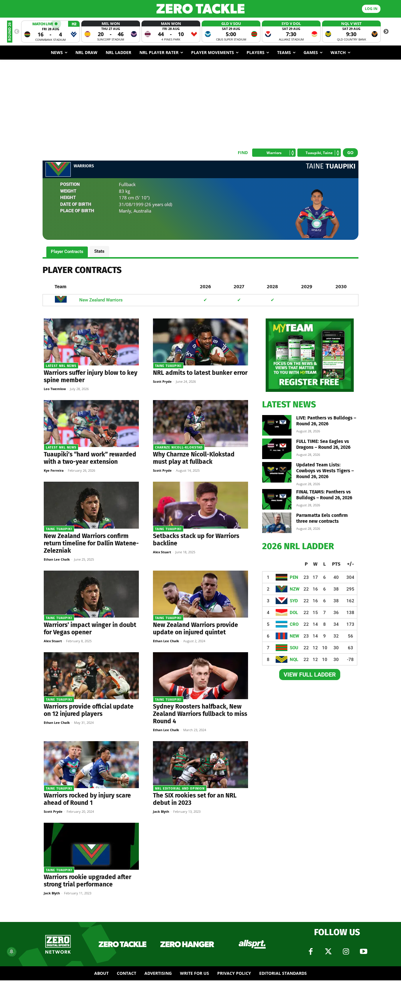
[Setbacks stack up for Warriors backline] (200, 505)
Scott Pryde (162, 381)
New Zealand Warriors (101, 300)
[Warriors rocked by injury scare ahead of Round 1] (91, 764)
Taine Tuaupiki (168, 366)
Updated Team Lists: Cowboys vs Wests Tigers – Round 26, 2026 (325, 470)
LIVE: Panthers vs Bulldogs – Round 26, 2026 (326, 420)
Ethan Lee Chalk (57, 559)
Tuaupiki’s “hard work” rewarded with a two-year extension (90, 458)
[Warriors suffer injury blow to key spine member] (91, 341)
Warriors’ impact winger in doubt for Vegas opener (90, 628)
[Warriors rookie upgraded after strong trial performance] (91, 846)
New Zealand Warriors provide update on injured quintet (195, 628)
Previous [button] (17, 32)
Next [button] (386, 32)
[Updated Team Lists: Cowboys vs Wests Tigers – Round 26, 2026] (277, 472)
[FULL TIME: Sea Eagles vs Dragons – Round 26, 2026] (277, 449)
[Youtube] (363, 951)
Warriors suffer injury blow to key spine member (90, 376)
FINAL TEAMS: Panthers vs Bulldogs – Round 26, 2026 (324, 494)
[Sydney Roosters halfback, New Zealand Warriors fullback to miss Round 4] (200, 675)
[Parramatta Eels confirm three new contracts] (277, 522)
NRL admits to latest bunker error (200, 373)
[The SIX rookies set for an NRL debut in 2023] (200, 764)
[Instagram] (345, 951)
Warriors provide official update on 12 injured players (89, 710)
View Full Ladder (310, 674)
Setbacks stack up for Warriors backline (196, 539)
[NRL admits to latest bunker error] (200, 341)
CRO (294, 624)
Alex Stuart (162, 552)
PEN (294, 577)
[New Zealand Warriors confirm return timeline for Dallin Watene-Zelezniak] (91, 505)
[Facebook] (310, 951)
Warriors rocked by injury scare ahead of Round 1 (87, 799)
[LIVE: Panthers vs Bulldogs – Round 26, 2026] (277, 425)
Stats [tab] (99, 251)
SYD (294, 600)
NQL (294, 659)
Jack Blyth (161, 811)
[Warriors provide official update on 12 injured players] (91, 675)
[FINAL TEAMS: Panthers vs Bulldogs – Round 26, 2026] (277, 499)
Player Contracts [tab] (67, 251)
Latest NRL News (61, 366)
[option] (50, 32)
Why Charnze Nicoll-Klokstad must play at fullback (194, 458)
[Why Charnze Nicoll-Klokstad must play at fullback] (200, 423)
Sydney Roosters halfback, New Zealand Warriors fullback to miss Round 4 (200, 714)
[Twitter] (328, 951)
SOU (294, 647)
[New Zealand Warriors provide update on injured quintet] (200, 594)
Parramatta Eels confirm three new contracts (322, 518)
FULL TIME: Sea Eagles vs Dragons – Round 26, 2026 (323, 444)
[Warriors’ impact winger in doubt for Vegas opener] (91, 594)
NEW (294, 636)
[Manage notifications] (11, 951)
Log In (371, 8)
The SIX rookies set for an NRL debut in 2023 (195, 799)
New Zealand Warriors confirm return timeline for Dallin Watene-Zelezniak (91, 543)
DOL (294, 612)
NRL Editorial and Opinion (180, 788)
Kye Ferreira (54, 470)
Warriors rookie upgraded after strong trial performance (87, 880)
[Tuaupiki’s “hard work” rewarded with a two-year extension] (91, 423)
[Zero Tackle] (200, 9)
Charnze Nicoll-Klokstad (179, 447)
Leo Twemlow (55, 389)
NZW (294, 589)
